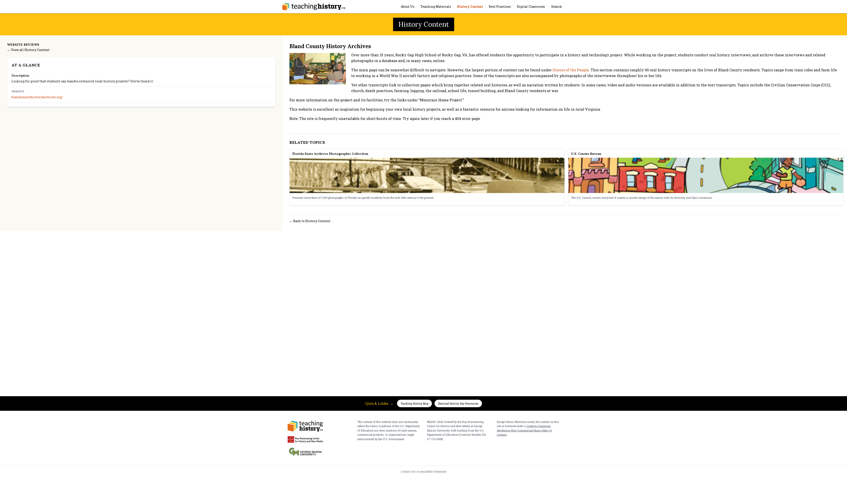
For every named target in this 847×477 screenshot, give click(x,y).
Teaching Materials (435, 6)
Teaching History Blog (414, 403)
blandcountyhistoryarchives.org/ (37, 97)
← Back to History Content (309, 221)
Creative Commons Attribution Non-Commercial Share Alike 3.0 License (524, 430)
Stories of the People (571, 70)
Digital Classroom (531, 6)
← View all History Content (28, 50)
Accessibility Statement (431, 471)
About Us (407, 6)
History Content (470, 6)
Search (556, 6)
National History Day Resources (458, 403)
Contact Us (408, 471)
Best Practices (500, 6)
